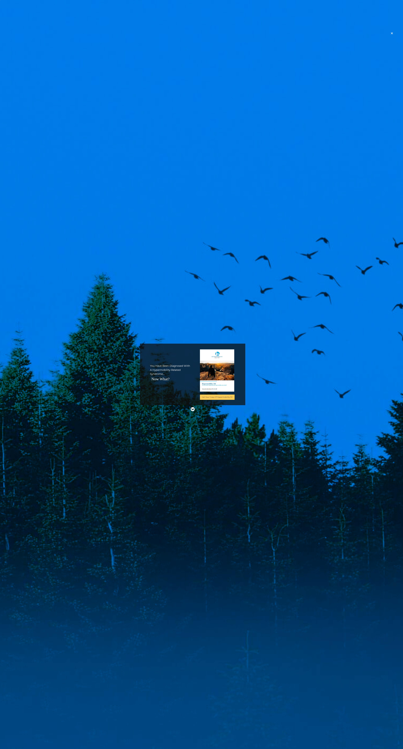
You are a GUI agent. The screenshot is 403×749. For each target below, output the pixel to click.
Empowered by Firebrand (201, 745)
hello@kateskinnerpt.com (200, 264)
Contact (241, 733)
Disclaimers (228, 733)
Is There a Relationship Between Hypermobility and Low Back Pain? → (247, 703)
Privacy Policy (165, 733)
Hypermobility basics (239, 485)
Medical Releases (210, 733)
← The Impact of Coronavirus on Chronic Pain (160, 703)
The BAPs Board (237, 522)
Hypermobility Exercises (240, 514)
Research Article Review (159, 660)
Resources (176, 660)
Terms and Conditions (186, 733)
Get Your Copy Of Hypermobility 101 (217, 397)
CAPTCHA (232, 356)
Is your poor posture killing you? (244, 518)
